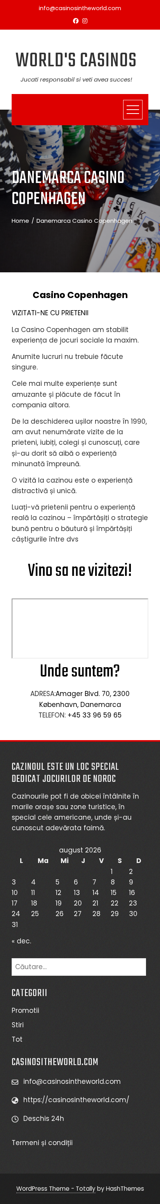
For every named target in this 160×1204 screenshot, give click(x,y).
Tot (17, 1039)
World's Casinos (76, 61)
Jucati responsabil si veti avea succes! (76, 79)
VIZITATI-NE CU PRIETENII (50, 313)
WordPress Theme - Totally (56, 1188)
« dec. (21, 941)
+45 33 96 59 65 (95, 715)
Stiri (18, 1025)
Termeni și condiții (43, 1142)
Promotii (25, 1010)
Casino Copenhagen (80, 295)
